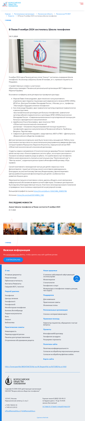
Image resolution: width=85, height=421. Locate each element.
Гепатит (8, 319)
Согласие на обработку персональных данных (61, 351)
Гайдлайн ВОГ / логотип (14, 287)
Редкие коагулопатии (13, 313)
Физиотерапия (49, 279)
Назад (8, 20)
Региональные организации (24, 14)
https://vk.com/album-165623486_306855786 (50, 191)
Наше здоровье (50, 270)
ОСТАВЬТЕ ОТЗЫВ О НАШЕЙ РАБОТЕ (56, 407)
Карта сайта (48, 359)
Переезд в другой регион (14, 334)
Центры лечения (11, 298)
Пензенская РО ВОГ (63, 14)
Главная (8, 14)
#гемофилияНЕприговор (53, 333)
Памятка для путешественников (17, 337)
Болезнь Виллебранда (14, 310)
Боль (7, 316)
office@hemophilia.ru (12, 411)
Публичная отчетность (14, 281)
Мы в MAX (62, 367)
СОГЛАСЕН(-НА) (13, 260)
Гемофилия (9, 295)
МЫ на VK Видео (38, 367)
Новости (11, 16)
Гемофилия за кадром (51, 336)
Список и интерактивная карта (55, 314)
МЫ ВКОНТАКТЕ (24, 367)
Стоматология (48, 282)
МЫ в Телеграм (11, 367)
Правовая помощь (51, 319)
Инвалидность (10, 331)
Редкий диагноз (12, 291)
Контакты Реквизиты (13, 284)
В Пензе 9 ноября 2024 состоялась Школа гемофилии (37, 16)
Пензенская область (45, 14)
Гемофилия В (10, 304)
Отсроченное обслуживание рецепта (19, 340)
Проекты (47, 329)
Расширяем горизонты (52, 339)
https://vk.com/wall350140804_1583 (30, 195)
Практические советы (14, 327)
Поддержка (48, 295)
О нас (7, 270)
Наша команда (10, 278)
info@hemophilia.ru (28, 411)
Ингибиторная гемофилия (15, 307)
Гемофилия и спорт (50, 285)
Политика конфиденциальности (56, 348)
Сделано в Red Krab (42, 417)
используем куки (13, 255)
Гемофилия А (10, 301)
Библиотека (9, 322)
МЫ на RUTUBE (51, 367)
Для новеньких (49, 299)
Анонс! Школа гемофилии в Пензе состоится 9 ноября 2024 (34, 207)
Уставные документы (13, 275)
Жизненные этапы (50, 305)
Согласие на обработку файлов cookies (58, 354)
